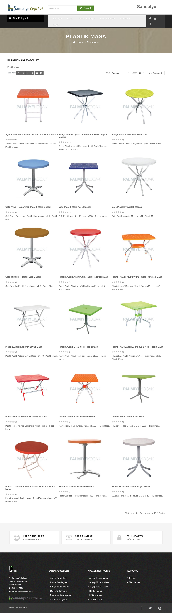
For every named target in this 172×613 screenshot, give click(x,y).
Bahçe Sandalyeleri (59, 587)
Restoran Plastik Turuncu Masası (76, 486)
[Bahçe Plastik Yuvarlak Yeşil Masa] (138, 106)
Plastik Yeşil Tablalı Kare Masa (128, 416)
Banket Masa (95, 591)
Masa (80, 42)
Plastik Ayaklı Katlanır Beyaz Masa (23, 347)
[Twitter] (155, 19)
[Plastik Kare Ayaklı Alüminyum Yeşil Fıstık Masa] (138, 319)
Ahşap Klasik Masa (98, 578)
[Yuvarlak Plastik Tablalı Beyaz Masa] (138, 458)
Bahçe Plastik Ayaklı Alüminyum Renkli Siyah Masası (83, 135)
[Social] (150, 24)
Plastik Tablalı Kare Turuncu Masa (77, 416)
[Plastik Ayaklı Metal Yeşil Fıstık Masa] (85, 319)
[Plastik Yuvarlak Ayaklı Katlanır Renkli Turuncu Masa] (32, 458)
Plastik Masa (92, 42)
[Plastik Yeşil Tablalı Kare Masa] (138, 389)
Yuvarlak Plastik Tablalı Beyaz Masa (131, 486)
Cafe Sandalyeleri (58, 599)
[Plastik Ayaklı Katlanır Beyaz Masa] (32, 319)
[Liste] (37, 73)
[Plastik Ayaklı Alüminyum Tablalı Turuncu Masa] (138, 249)
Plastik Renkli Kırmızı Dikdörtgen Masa (26, 416)
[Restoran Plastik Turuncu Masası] (85, 458)
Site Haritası (134, 582)
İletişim (132, 578)
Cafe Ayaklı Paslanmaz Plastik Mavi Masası (28, 207)
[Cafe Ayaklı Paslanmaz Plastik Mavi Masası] (32, 179)
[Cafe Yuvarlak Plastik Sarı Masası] (32, 249)
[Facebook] (150, 19)
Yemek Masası (96, 599)
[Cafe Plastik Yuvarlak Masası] (138, 179)
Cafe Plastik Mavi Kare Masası (75, 207)
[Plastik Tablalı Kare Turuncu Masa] (85, 389)
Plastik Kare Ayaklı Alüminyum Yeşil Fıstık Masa (137, 347)
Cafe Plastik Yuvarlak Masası (127, 207)
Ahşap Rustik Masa (98, 587)
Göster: (134, 73)
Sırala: (108, 73)
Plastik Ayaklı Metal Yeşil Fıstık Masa (78, 347)
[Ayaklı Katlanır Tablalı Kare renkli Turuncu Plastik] (32, 106)
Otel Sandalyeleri (58, 591)
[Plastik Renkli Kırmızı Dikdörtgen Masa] (32, 389)
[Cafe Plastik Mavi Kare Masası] (85, 179)
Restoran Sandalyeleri (60, 595)
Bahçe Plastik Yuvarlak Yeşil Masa (130, 134)
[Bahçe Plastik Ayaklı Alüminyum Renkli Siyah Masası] (85, 106)
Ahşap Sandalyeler (59, 578)
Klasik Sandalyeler (59, 582)
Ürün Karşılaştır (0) (155, 73)
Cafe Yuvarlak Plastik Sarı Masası (23, 277)
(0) (16, 140)
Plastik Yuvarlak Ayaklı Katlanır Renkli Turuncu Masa (30, 487)
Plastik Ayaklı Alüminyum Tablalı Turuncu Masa (137, 277)
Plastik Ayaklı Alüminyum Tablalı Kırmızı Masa (83, 277)
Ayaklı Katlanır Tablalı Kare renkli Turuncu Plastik (31, 134)
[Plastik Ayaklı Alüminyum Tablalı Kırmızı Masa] (85, 249)
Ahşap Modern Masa (99, 582)
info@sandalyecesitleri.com (22, 591)
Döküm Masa (95, 595)
